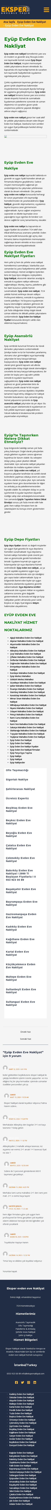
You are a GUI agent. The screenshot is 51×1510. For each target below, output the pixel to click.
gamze (13, 1095)
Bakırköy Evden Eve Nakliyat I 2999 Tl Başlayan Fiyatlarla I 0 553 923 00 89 (21, 875)
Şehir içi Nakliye (25, 1335)
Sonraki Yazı (25, 1039)
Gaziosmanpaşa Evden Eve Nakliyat (21, 916)
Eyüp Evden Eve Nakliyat (31, 22)
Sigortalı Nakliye (17, 779)
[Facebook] (16, 1382)
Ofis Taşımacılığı (17, 770)
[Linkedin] (34, 1382)
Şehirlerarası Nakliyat (20, 788)
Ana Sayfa (9, 22)
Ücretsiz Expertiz (17, 798)
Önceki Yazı (25, 1031)
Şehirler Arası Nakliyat (25, 1332)
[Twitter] (22, 1382)
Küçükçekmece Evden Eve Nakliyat (20, 966)
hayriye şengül (15, 1206)
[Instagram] (28, 1382)
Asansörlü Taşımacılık (25, 1322)
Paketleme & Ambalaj (25, 1328)
